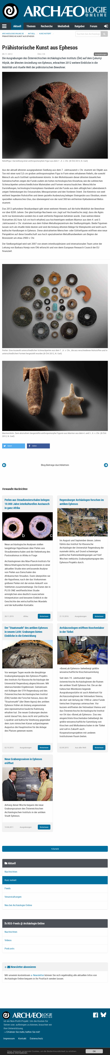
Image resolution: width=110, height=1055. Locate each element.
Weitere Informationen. (17, 1052)
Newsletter (38, 975)
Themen (31, 26)
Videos (8, 940)
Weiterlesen (44, 616)
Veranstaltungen (13, 896)
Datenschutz (36, 1038)
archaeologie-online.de (13, 33)
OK (94, 1051)
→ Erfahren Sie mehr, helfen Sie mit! (22, 1031)
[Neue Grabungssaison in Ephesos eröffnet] (27, 783)
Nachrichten (11, 871)
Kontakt (22, 1038)
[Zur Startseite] (55, 11)
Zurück (55, 848)
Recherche (47, 26)
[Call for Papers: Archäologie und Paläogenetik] (106, 465)
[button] (13, 445)
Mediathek (63, 26)
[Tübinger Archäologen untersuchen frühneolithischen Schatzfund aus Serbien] (4, 465)
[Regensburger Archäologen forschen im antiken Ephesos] (82, 522)
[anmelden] (106, 26)
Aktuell (17, 26)
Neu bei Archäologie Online (18, 905)
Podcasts (9, 948)
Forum (93, 26)
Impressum (9, 1038)
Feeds (8, 888)
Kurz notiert (45, 33)
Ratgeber (80, 26)
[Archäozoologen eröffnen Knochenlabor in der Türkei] (82, 650)
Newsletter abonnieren (23, 967)
